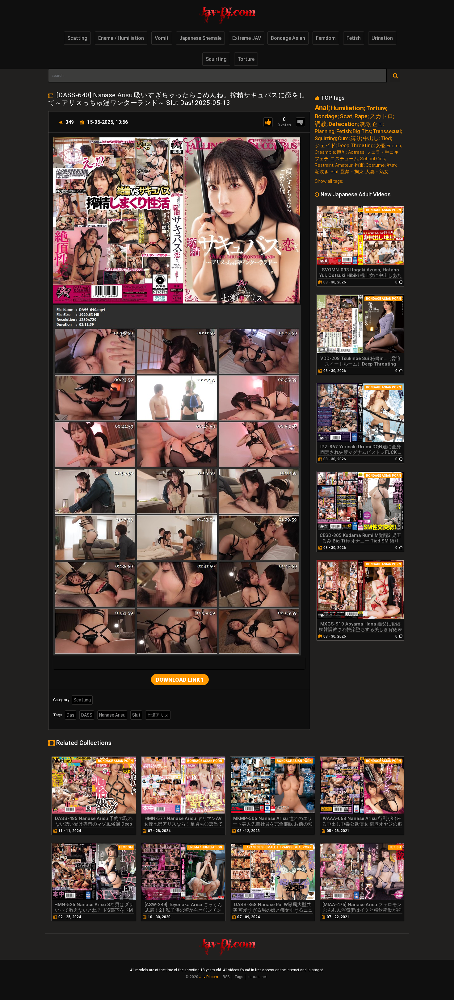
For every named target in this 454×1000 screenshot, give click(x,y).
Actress (356, 152)
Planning (324, 131)
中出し (371, 138)
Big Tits (362, 131)
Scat (346, 116)
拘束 (359, 165)
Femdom (326, 38)
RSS (226, 977)
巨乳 (341, 152)
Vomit (162, 38)
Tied (385, 138)
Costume (375, 165)
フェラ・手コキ (382, 152)
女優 (380, 146)
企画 (377, 124)
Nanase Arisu (112, 715)
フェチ (322, 159)
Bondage (326, 116)
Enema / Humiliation (121, 38)
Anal (321, 107)
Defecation (343, 124)
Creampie (325, 152)
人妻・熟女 (377, 171)
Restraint (324, 165)
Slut (136, 715)
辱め (391, 165)
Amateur (344, 165)
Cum (343, 138)
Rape (361, 116)
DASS (86, 715)
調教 (320, 124)
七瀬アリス (158, 715)
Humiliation (347, 108)
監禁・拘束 (352, 171)
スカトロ (381, 116)
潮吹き (322, 171)
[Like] (268, 122)
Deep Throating (356, 145)
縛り (356, 138)
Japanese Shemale (200, 38)
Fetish (354, 38)
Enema (394, 146)
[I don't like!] (300, 122)
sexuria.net (257, 977)
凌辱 (365, 124)
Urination (382, 38)
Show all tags (328, 181)
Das (70, 715)
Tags (238, 977)
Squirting (216, 59)
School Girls (372, 159)
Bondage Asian (288, 38)
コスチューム (344, 159)
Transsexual (387, 131)
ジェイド (325, 145)
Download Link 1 (180, 679)
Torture (246, 59)
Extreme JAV (246, 38)
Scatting (77, 38)
